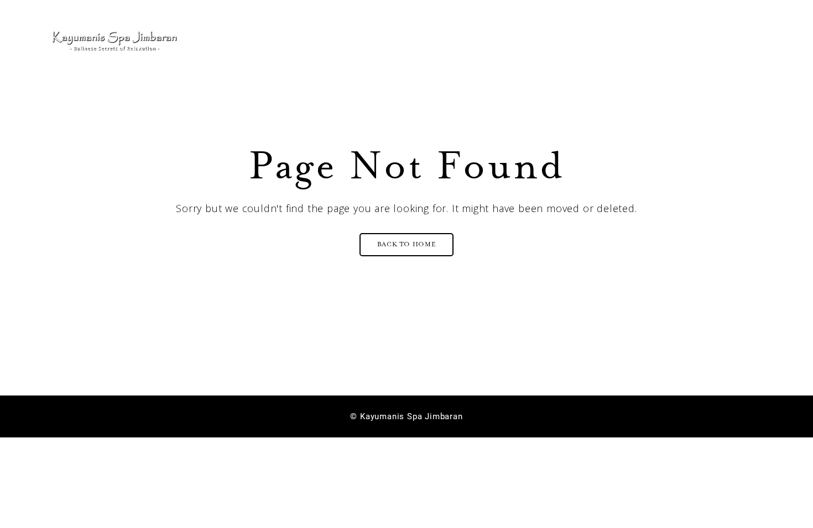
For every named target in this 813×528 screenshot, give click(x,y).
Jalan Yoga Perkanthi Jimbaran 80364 (136, 6)
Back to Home (406, 244)
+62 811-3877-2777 (410, 6)
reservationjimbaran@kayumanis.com (686, 6)
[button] (715, 41)
